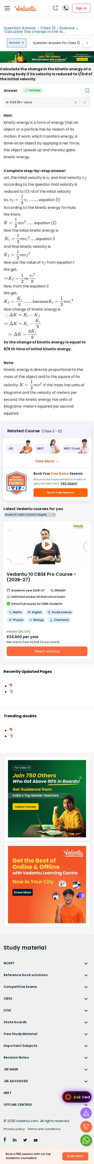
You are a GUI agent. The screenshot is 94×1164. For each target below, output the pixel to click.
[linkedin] (14, 1140)
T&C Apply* (69, 483)
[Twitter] (25, 1140)
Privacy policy (14, 1129)
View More (44, 461)
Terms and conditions (43, 1129)
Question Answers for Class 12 (56, 43)
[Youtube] (35, 1140)
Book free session (60, 492)
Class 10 (47, 28)
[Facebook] (5, 1140)
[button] (18, 448)
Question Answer (20, 28)
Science (67, 28)
